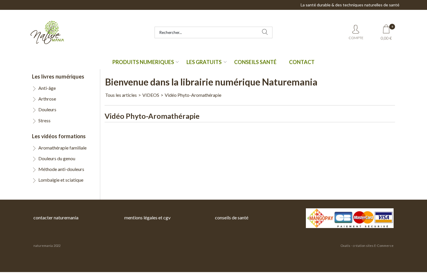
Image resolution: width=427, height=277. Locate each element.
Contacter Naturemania (55, 217)
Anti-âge (47, 88)
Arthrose (47, 98)
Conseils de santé (231, 217)
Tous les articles (121, 95)
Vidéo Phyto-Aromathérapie (193, 95)
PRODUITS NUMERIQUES (143, 62)
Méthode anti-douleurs (61, 169)
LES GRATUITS (204, 62)
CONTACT (302, 62)
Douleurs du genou (56, 158)
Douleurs (47, 109)
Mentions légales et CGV (147, 217)
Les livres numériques (58, 76)
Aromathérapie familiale (62, 147)
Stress (44, 120)
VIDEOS (150, 95)
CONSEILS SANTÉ (255, 62)
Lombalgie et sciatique (60, 180)
